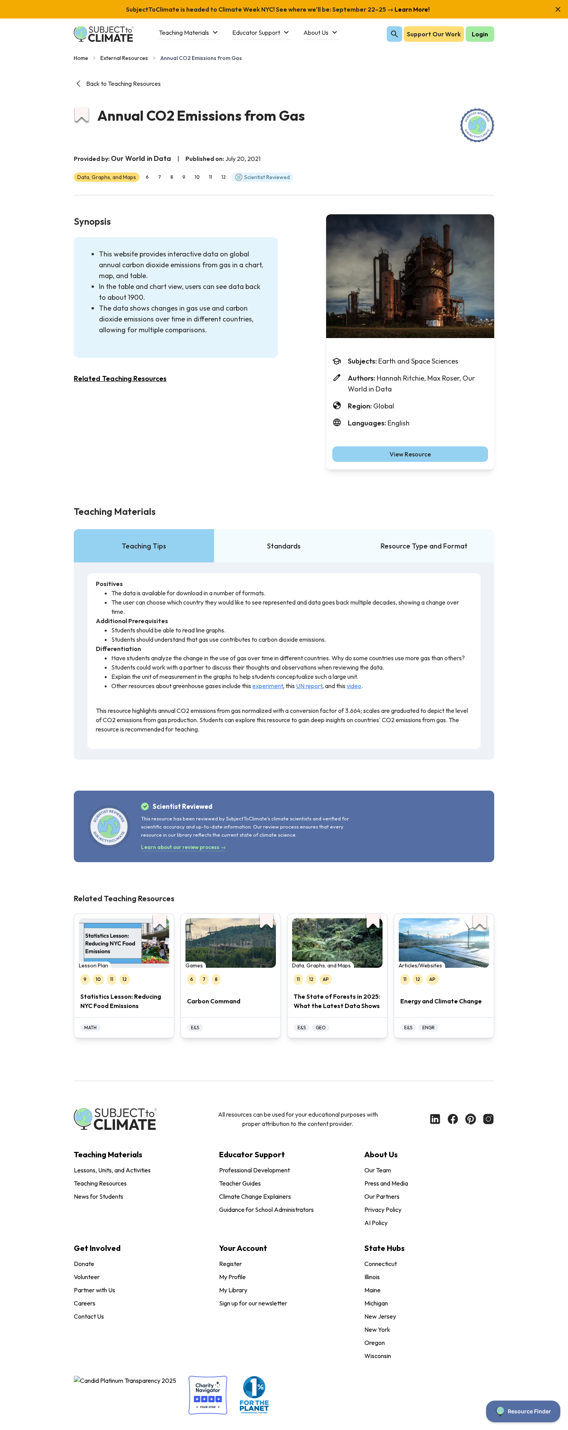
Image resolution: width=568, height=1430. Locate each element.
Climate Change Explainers (255, 1196)
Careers (84, 1303)
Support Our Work (434, 34)
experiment (267, 686)
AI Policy (376, 1223)
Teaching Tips (144, 546)
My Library (233, 1290)
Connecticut (380, 1264)
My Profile (232, 1277)
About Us (381, 1154)
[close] (558, 9)
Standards (284, 546)
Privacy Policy (382, 1209)
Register (230, 1264)
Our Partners (382, 1196)
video (354, 686)
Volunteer (87, 1277)
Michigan (376, 1303)
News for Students (98, 1196)
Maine (372, 1290)
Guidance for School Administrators (266, 1209)
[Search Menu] (394, 34)
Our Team (377, 1170)
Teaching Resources (100, 1183)
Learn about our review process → (183, 847)
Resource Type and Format (424, 546)
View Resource (410, 454)
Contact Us (89, 1316)
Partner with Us (94, 1290)
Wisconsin (377, 1356)
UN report (309, 686)
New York (377, 1329)
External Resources (124, 58)
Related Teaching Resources (120, 378)
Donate (84, 1264)
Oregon (374, 1342)
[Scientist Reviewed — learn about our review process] (477, 125)
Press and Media (386, 1183)
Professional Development (254, 1170)
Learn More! (411, 9)
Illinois (372, 1277)
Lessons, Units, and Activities (112, 1170)
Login (480, 34)
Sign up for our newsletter (253, 1303)
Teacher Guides (240, 1183)
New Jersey (380, 1316)
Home (81, 58)
